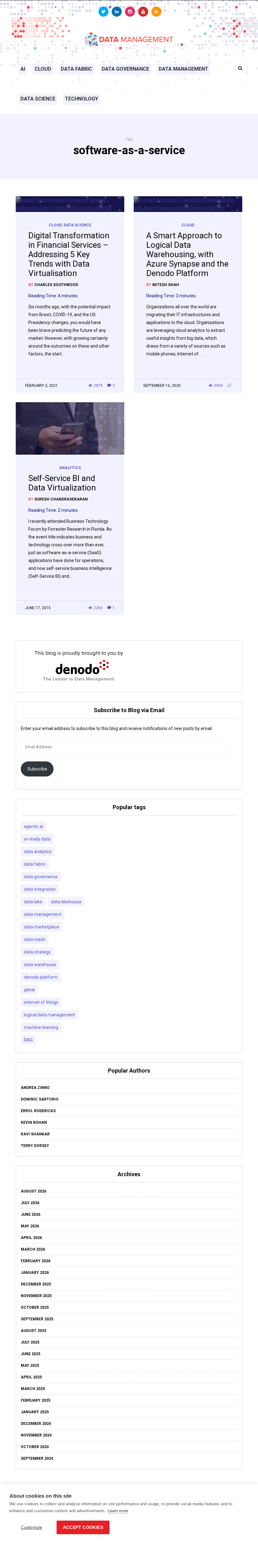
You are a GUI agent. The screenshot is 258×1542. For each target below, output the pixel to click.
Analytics (70, 468)
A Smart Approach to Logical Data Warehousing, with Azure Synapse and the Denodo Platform (187, 254)
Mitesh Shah (165, 285)
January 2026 (35, 1272)
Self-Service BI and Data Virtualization (62, 482)
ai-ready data (37, 838)
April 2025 (31, 1377)
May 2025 (30, 1365)
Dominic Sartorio (40, 1099)
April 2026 (31, 1238)
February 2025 (35, 1400)
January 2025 (35, 1412)
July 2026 (30, 1203)
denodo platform (41, 977)
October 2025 (35, 1307)
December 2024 (36, 1423)
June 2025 (30, 1354)
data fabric (35, 864)
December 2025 (36, 1284)
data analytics (38, 851)
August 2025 (33, 1330)
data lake (33, 901)
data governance (41, 876)
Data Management (183, 69)
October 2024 (35, 1447)
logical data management (49, 1014)
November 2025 (36, 1296)
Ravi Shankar (35, 1134)
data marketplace (41, 926)
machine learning (41, 1027)
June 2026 (30, 1214)
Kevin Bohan (34, 1122)
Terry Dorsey (35, 1146)
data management (42, 914)
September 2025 (37, 1319)
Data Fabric (76, 69)
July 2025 (30, 1342)
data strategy (37, 952)
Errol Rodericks (38, 1111)
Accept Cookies (83, 1527)
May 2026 (30, 1226)
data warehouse (40, 964)
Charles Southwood (56, 285)
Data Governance (125, 69)
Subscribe (37, 768)
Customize (31, 1527)
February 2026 (35, 1261)
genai (29, 989)
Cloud (43, 69)
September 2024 (37, 1458)
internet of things (41, 1002)
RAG (28, 1039)
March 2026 (33, 1249)
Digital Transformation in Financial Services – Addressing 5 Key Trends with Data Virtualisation (68, 254)
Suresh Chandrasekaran (61, 499)
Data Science (37, 99)
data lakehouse (66, 901)
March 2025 (33, 1389)
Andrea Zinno (35, 1087)
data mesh (34, 939)
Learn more (118, 1510)
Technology (81, 99)
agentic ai (33, 826)
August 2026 (33, 1191)
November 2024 (36, 1435)
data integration (40, 889)
